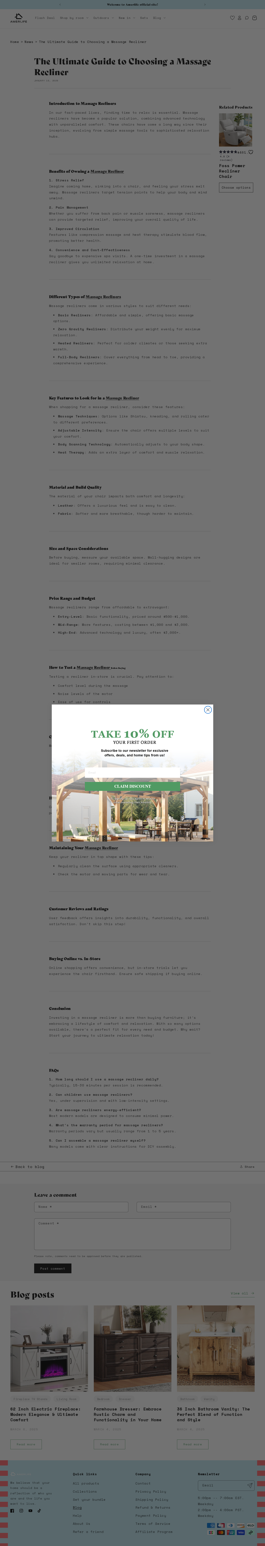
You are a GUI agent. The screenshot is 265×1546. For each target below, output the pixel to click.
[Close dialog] (208, 709)
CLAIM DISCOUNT (132, 786)
